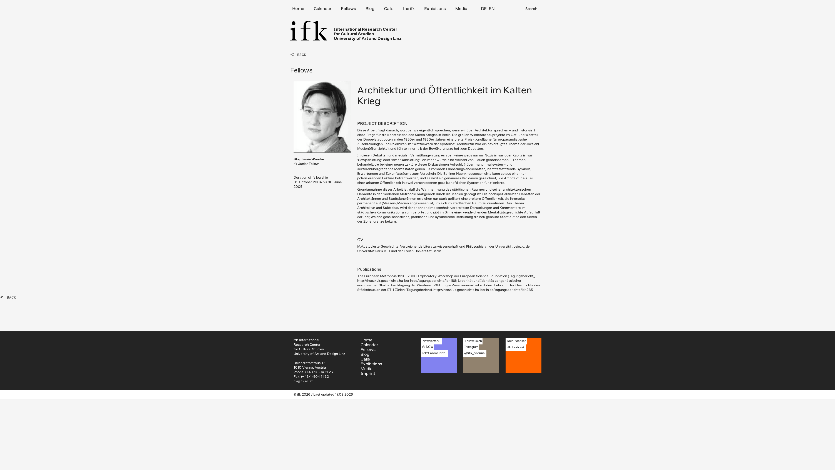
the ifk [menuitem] (409, 9)
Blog (365, 354)
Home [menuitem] (298, 9)
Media (366, 369)
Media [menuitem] (461, 9)
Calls (365, 359)
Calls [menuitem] (388, 9)
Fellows (368, 349)
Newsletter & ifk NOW (434, 347)
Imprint (368, 373)
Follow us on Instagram (474, 347)
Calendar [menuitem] (322, 9)
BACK (301, 55)
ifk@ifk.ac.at (303, 381)
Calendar (369, 345)
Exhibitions (371, 364)
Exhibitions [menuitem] (435, 9)
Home (366, 340)
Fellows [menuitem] (348, 9)
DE (484, 9)
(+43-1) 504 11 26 (319, 372)
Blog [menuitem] (370, 9)
